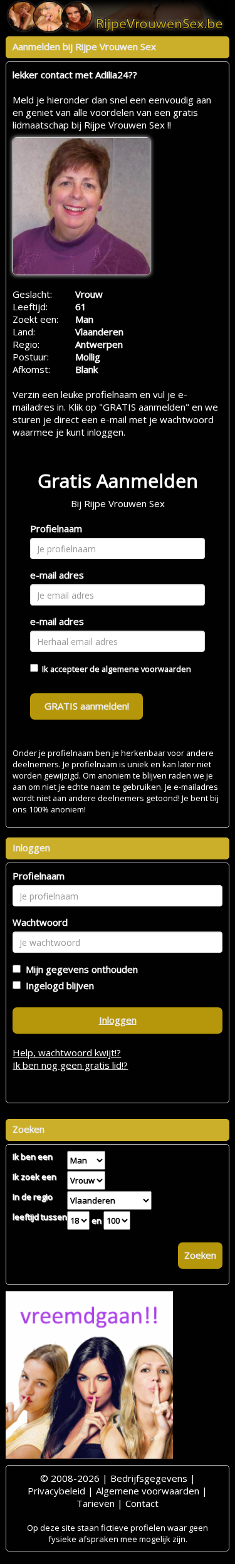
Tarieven (95, 1503)
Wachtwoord (40, 922)
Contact (142, 1503)
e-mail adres (57, 575)
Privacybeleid (56, 1490)
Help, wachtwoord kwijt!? (67, 1052)
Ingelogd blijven (57, 985)
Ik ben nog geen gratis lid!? (70, 1065)
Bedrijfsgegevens (148, 1478)
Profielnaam (56, 528)
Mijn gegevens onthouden (79, 969)
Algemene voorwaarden (147, 1490)
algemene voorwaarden (146, 668)
